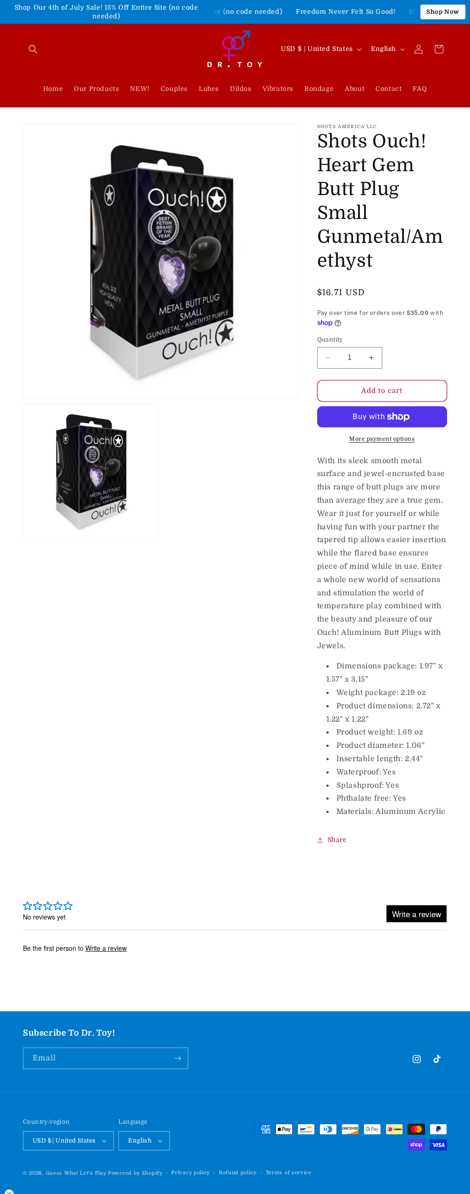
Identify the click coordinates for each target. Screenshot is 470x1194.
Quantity (330, 339)
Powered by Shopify (135, 1173)
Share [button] (337, 839)
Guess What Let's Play (76, 1173)
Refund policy (238, 1173)
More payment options (381, 439)
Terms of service (289, 1173)
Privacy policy (190, 1173)
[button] (33, 49)
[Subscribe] (178, 1058)
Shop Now (442, 11)
